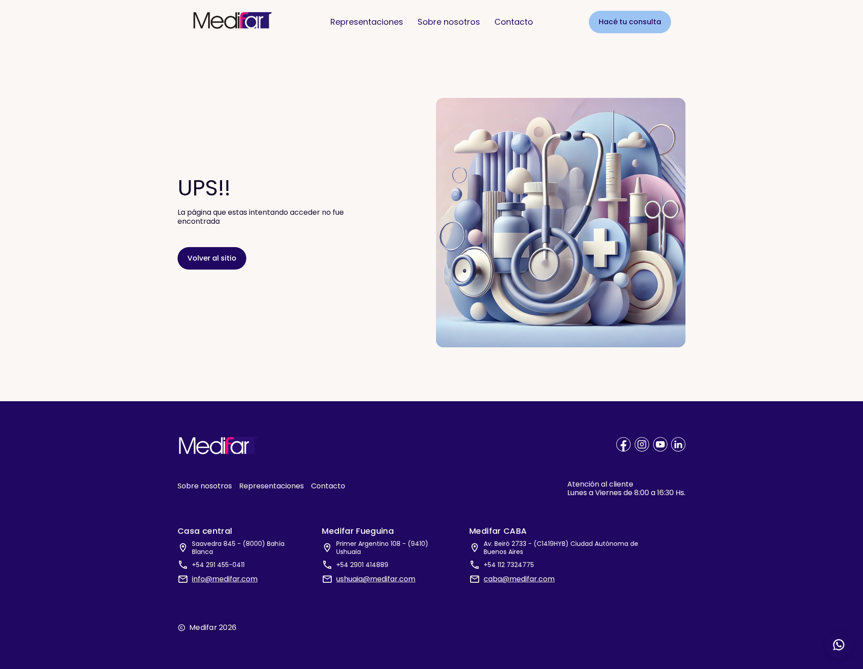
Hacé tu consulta (630, 22)
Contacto (513, 22)
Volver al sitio (211, 258)
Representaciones (366, 22)
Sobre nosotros (449, 22)
